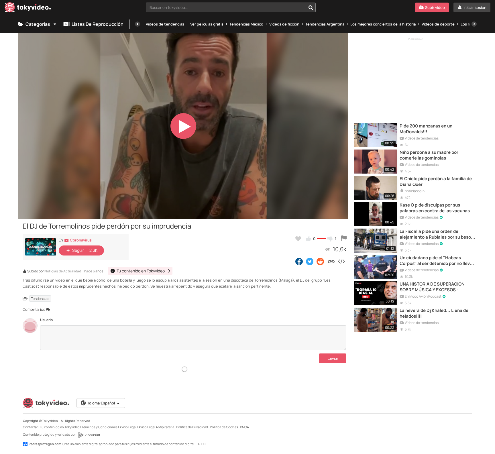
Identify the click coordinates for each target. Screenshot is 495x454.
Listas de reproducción (97, 24)
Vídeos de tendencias (165, 24)
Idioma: (101, 403)
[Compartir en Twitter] (309, 261)
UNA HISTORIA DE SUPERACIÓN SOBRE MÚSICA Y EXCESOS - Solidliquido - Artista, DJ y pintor (433, 287)
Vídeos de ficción (284, 24)
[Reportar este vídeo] (344, 239)
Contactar (30, 427)
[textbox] (226, 7)
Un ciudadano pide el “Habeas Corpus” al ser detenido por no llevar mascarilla (437, 261)
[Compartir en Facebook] (299, 261)
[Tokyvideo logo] (28, 8)
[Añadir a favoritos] (298, 239)
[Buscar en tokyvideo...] (311, 7)
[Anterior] (137, 24)
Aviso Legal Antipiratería (156, 427)
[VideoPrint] (89, 435)
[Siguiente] (474, 24)
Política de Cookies (224, 427)
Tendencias (40, 298)
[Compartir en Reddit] (321, 261)
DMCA (244, 427)
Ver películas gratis (206, 24)
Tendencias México (246, 24)
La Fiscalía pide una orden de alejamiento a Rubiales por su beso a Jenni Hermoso (437, 234)
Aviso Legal (127, 427)
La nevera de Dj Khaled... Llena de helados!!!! (434, 313)
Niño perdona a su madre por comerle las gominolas (429, 155)
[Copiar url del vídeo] (331, 261)
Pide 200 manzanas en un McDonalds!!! (426, 129)
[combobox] (231, 7)
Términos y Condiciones (99, 427)
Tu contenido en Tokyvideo (60, 427)
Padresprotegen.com (45, 444)
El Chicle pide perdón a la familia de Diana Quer (436, 181)
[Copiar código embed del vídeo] (341, 261)
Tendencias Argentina (324, 24)
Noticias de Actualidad (62, 272)
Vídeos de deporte (438, 24)
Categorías (37, 24)
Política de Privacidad (192, 427)
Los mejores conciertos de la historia (383, 24)
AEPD (201, 444)
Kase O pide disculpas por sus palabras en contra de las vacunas (435, 208)
